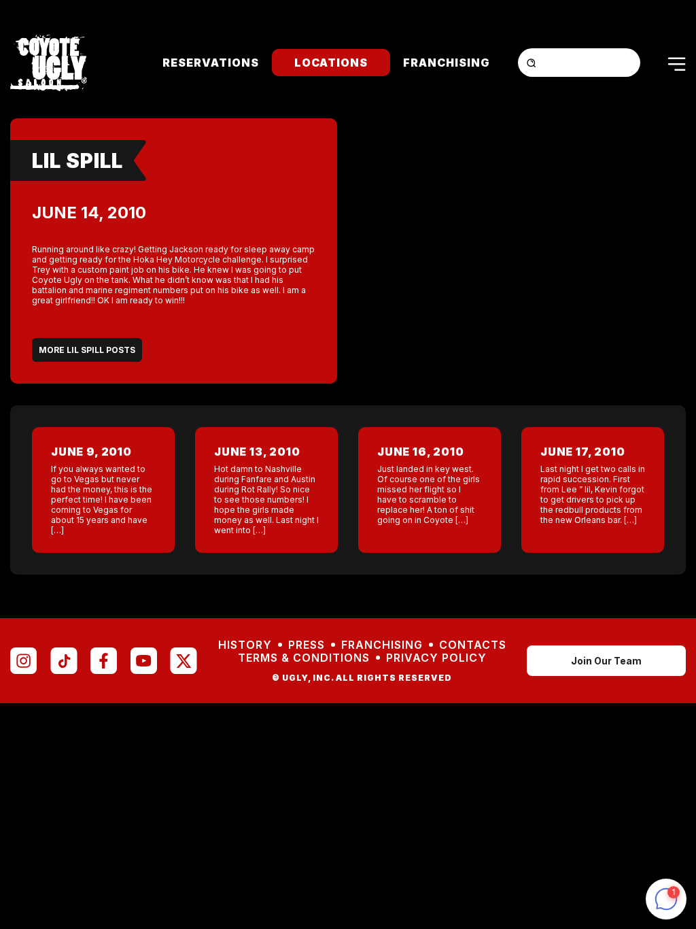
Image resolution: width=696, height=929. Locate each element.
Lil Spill (77, 160)
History (245, 645)
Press (306, 645)
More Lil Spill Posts (87, 350)
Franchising (446, 62)
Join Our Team (606, 660)
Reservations (210, 62)
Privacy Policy (436, 658)
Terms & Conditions (304, 658)
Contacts (472, 645)
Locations (331, 62)
